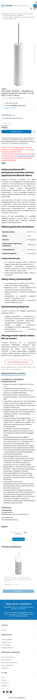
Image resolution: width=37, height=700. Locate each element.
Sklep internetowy (16, 697)
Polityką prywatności (22, 616)
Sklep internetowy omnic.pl (8, 13)
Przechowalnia (5, 645)
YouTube (4, 683)
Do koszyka (18, 591)
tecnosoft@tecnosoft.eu (9, 520)
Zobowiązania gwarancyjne (9, 662)
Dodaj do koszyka (16, 132)
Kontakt (3, 630)
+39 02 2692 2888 (7, 518)
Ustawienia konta (6, 642)
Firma (3, 677)
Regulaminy (4, 668)
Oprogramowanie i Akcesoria (25, 13)
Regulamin (24, 612)
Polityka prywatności (7, 648)
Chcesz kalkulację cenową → (18, 362)
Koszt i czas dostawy (7, 657)
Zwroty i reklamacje (7, 665)
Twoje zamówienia (6, 639)
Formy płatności (6, 660)
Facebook (4, 685)
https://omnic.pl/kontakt (25, 156)
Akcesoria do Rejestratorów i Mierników (13, 15)
